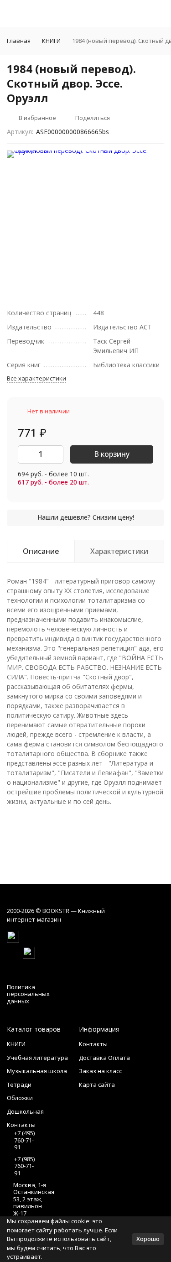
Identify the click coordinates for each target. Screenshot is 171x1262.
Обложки (20, 1098)
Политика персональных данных (28, 994)
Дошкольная (25, 1111)
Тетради (19, 1084)
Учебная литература (37, 1057)
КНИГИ (51, 41)
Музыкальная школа (37, 1071)
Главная (19, 41)
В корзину (112, 454)
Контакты (93, 1044)
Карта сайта (97, 1084)
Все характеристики (36, 378)
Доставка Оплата (104, 1057)
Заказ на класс (100, 1071)
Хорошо (148, 1239)
